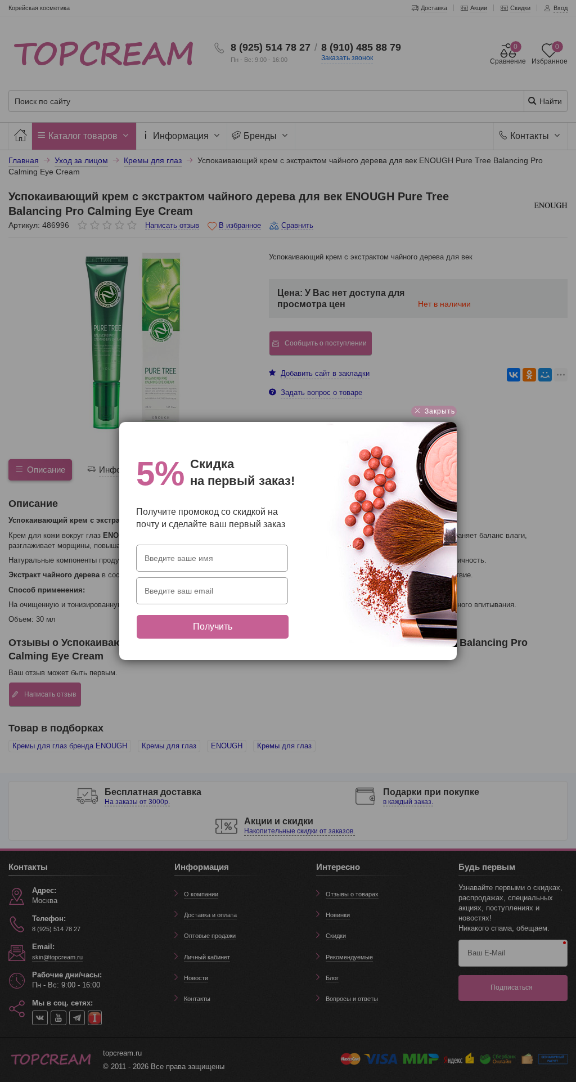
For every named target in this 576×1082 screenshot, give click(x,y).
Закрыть (438, 411)
